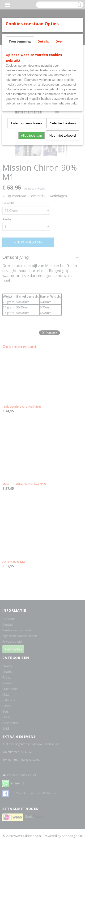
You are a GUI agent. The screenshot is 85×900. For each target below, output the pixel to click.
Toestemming (20, 41)
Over (59, 41)
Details (43, 41)
